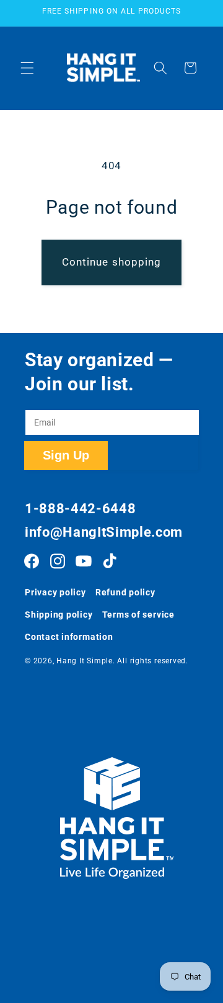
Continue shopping (112, 262)
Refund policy (125, 592)
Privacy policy (55, 592)
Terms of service (138, 614)
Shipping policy (59, 614)
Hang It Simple (84, 661)
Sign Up (66, 455)
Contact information (69, 637)
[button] (27, 68)
